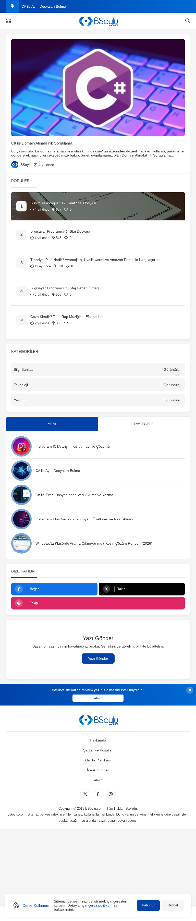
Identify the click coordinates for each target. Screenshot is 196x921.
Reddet (173, 905)
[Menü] (8, 20)
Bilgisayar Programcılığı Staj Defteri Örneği (65, 288)
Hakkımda (98, 740)
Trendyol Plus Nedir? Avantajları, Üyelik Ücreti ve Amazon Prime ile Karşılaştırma (95, 260)
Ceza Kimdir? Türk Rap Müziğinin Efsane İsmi (67, 317)
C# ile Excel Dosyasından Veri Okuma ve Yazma (74, 495)
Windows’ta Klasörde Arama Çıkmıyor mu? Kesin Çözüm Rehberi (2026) (93, 543)
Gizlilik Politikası (98, 760)
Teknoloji (21, 385)
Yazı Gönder (98, 658)
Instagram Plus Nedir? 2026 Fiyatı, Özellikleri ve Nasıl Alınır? (84, 519)
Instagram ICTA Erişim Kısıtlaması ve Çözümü (72, 446)
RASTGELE (144, 424)
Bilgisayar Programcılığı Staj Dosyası (60, 231)
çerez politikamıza (102, 905)
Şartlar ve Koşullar (98, 750)
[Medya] (85, 794)
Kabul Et (148, 905)
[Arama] (187, 21)
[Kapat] (189, 690)
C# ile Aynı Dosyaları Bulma (43, 6)
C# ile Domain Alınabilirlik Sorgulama (41, 143)
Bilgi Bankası (24, 369)
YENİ (52, 424)
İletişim (98, 698)
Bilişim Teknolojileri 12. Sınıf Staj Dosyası (63, 203)
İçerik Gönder (98, 770)
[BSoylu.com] (98, 21)
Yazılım (20, 400)
